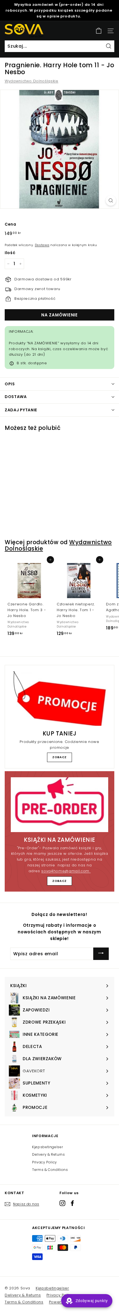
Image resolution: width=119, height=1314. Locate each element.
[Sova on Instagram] (62, 1203)
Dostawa (42, 245)
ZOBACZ (59, 757)
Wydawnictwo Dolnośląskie (31, 81)
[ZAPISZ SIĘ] (101, 954)
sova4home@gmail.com (65, 871)
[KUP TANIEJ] (59, 698)
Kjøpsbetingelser (47, 1147)
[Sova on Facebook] (72, 1203)
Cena (10, 224)
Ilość (10, 252)
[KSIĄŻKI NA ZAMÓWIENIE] (59, 804)
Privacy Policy (44, 1162)
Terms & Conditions (50, 1169)
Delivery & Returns (48, 1154)
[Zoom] (111, 200)
